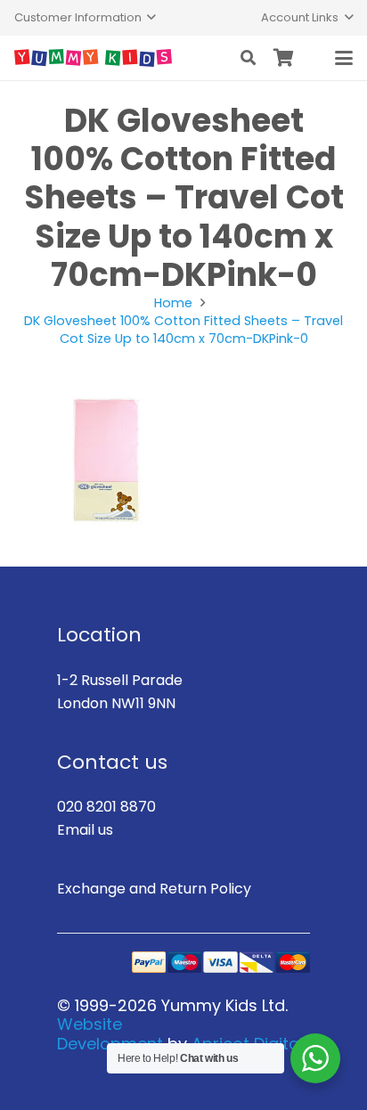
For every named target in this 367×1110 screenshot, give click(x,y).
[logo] (93, 58)
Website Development (110, 1034)
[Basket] (284, 58)
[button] (85, 17)
